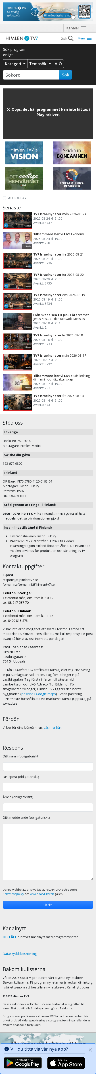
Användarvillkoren (42, 894)
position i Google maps (38, 694)
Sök (65, 75)
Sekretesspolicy (13, 894)
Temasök (38, 63)
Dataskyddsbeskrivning (20, 953)
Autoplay (17, 198)
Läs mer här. (53, 727)
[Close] (90, 1050)
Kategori (13, 63)
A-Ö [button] (58, 63)
